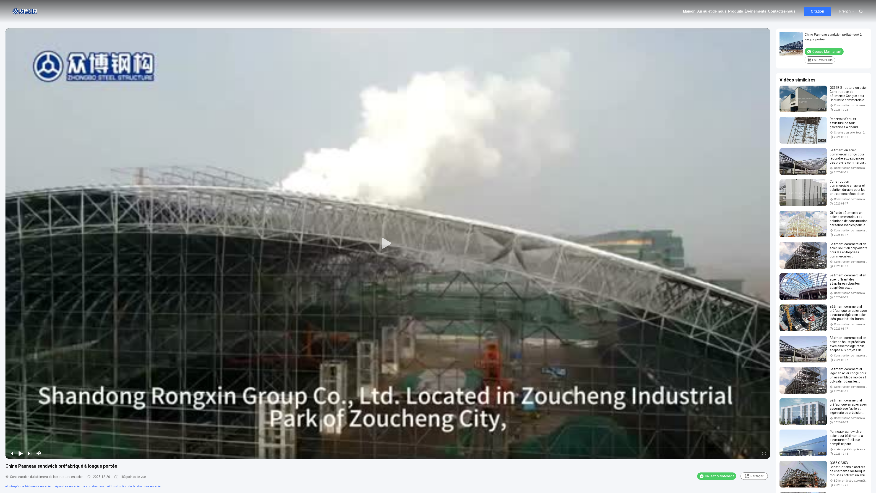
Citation (817, 11)
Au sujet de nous (712, 11)
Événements (755, 11)
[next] (29, 453)
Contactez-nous (781, 11)
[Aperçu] (25, 11)
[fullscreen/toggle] (764, 453)
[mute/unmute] (38, 453)
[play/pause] (20, 453)
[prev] (11, 453)
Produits (735, 11)
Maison (689, 11)
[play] (388, 243)
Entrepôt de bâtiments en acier (29, 486)
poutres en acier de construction (80, 486)
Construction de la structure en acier (135, 486)
